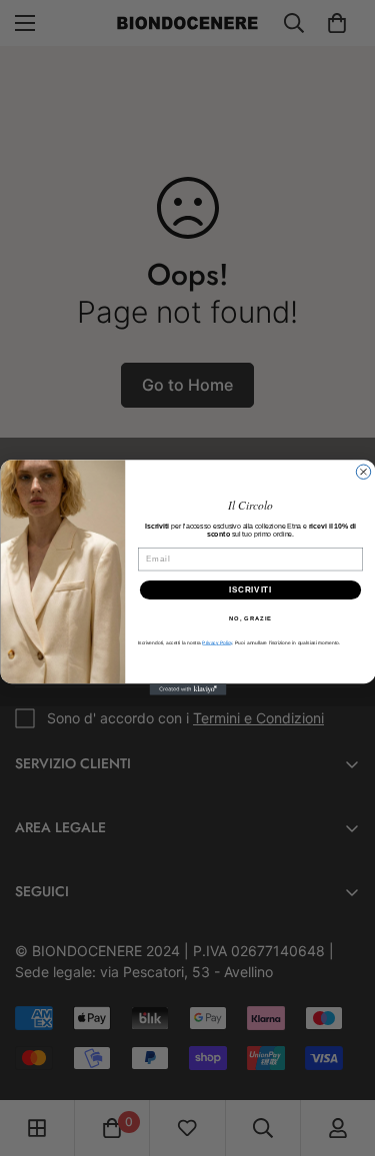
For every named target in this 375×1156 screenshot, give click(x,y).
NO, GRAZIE (250, 618)
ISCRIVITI (249, 590)
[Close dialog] (363, 473)
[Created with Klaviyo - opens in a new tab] (187, 690)
